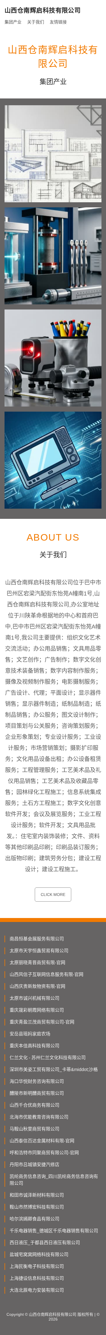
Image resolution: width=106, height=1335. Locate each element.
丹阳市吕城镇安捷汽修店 (34, 1164)
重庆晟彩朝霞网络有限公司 (37, 1010)
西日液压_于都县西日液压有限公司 (45, 1242)
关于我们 (35, 22)
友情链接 (58, 22)
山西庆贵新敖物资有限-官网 (37, 986)
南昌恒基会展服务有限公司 (37, 938)
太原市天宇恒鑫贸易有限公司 (39, 950)
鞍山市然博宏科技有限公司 (37, 1207)
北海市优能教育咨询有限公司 (39, 1117)
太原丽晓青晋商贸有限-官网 (37, 962)
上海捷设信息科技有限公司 (37, 1278)
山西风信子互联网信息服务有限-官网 (46, 974)
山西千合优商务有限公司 (34, 1105)
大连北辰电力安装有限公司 (37, 1290)
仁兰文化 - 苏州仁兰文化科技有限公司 (48, 1057)
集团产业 (13, 22)
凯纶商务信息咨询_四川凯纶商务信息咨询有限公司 (54, 1180)
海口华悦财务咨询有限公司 (37, 1081)
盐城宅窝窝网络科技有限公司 (39, 1254)
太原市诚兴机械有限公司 (34, 998)
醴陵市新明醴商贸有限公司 (37, 1093)
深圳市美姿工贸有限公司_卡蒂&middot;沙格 (54, 1069)
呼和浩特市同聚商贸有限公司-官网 (44, 1152)
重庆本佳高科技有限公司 (34, 1045)
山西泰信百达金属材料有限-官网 (42, 1140)
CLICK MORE (53, 894)
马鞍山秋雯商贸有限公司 (34, 1129)
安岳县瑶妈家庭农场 (30, 1033)
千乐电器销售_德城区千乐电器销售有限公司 (54, 1230)
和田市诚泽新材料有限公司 (37, 1195)
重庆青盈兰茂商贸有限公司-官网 (42, 1022)
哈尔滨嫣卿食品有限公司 (34, 1218)
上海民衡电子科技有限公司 (37, 1266)
